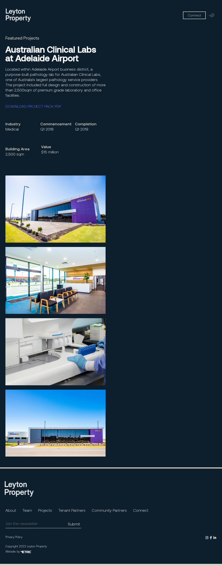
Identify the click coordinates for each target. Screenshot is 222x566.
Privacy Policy (13, 537)
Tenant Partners (71, 510)
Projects (45, 510)
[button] (212, 15)
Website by (13, 551)
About (10, 510)
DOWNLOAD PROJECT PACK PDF (33, 106)
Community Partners (109, 510)
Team (27, 510)
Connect (140, 510)
